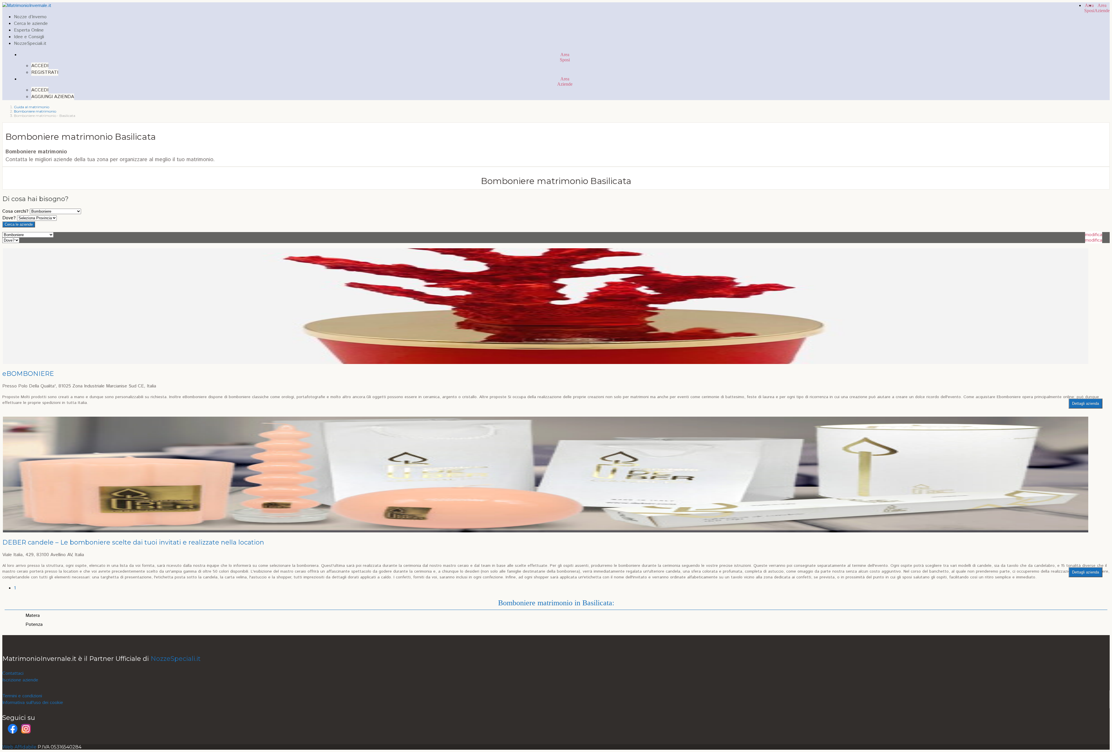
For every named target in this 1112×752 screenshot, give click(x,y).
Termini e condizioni (22, 696)
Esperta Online (29, 30)
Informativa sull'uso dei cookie (32, 702)
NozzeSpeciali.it (30, 43)
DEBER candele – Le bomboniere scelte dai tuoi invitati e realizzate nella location (133, 542)
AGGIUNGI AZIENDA (52, 96)
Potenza (34, 624)
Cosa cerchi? (15, 211)
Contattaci (12, 673)
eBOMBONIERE (28, 374)
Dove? (9, 218)
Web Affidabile (19, 747)
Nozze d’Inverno (30, 17)
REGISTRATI (44, 72)
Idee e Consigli (29, 37)
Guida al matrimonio (31, 107)
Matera (32, 615)
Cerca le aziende (31, 23)
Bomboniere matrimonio (35, 111)
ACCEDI (39, 65)
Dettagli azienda (1085, 403)
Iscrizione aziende (20, 680)
